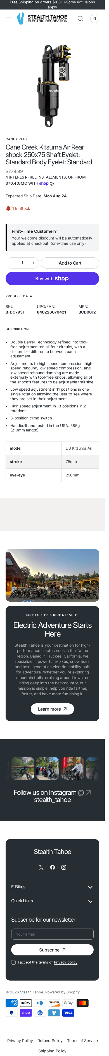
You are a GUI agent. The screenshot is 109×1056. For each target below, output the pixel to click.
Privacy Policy (20, 1039)
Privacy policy (65, 961)
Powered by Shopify (62, 991)
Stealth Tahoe (31, 991)
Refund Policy (50, 1039)
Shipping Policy (52, 1049)
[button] (9, 18)
